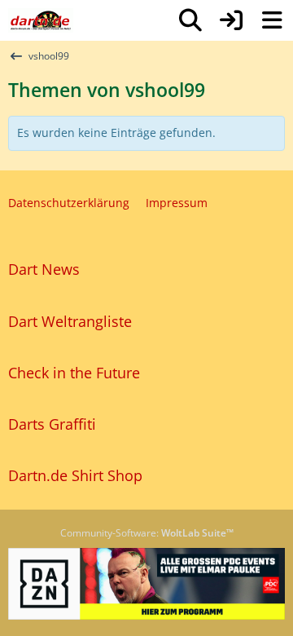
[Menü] (272, 20)
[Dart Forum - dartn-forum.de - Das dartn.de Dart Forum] (41, 20)
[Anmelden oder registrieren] (231, 20)
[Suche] (190, 20)
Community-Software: (147, 533)
